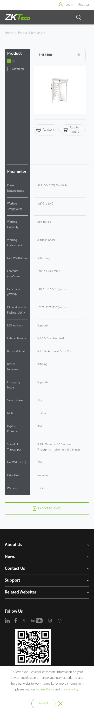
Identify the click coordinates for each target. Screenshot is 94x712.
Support (12, 580)
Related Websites (21, 592)
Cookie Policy (45, 689)
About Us (13, 545)
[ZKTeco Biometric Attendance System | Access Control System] (17, 17)
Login (69, 5)
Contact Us (15, 569)
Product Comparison (31, 33)
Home (9, 33)
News (10, 557)
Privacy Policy (69, 689)
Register (83, 5)
